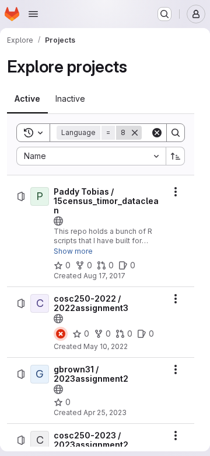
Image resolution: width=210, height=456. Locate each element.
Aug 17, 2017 (104, 275)
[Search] (175, 132)
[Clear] (157, 133)
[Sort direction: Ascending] (175, 156)
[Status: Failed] (61, 334)
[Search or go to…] (165, 14)
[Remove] (135, 133)
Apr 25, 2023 (105, 412)
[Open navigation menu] (33, 14)
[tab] (27, 98)
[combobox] (91, 156)
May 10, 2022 (105, 346)
